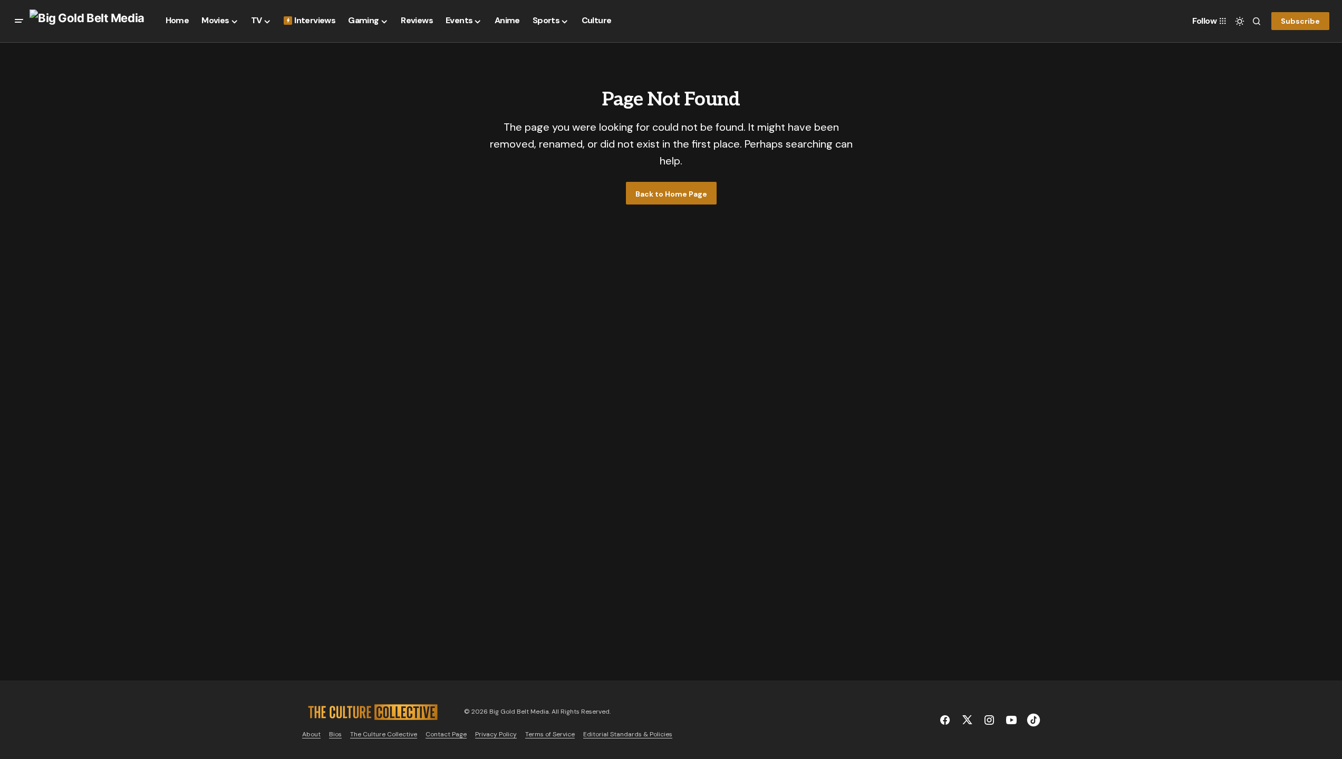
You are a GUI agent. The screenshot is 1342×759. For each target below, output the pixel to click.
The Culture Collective (383, 734)
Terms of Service (550, 734)
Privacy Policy (496, 734)
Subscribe (1300, 21)
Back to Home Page (671, 194)
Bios (335, 734)
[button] (19, 21)
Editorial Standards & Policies (627, 734)
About (311, 734)
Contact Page (446, 734)
